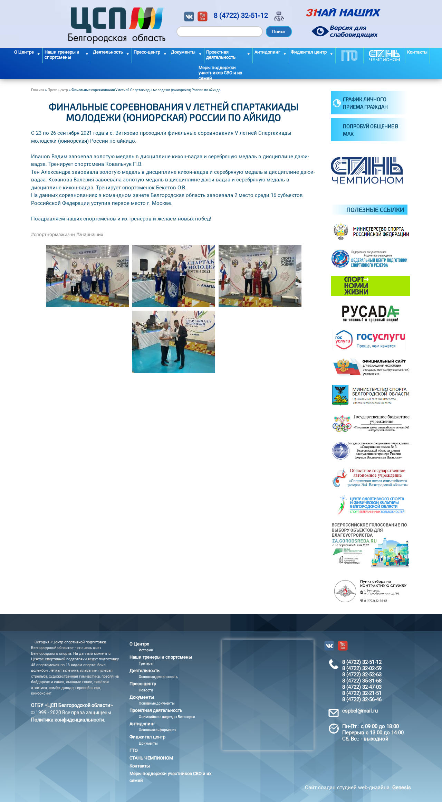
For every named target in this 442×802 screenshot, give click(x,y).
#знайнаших (89, 234)
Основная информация (157, 730)
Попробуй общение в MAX (370, 130)
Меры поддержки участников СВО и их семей (220, 72)
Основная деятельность (158, 677)
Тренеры (146, 664)
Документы (148, 743)
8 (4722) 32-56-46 (362, 699)
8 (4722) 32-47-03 (362, 687)
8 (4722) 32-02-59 (362, 668)
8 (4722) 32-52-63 (362, 674)
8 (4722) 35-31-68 (362, 681)
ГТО (349, 55)
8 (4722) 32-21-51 (362, 693)
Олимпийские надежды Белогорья (167, 717)
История (146, 650)
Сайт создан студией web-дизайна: (358, 787)
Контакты (417, 52)
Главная (37, 90)
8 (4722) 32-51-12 (241, 15)
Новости (146, 690)
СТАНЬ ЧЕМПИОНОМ (384, 55)
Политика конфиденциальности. (68, 720)
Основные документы (157, 703)
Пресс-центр (58, 90)
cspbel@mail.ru (360, 711)
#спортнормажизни (53, 234)
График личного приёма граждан (365, 103)
